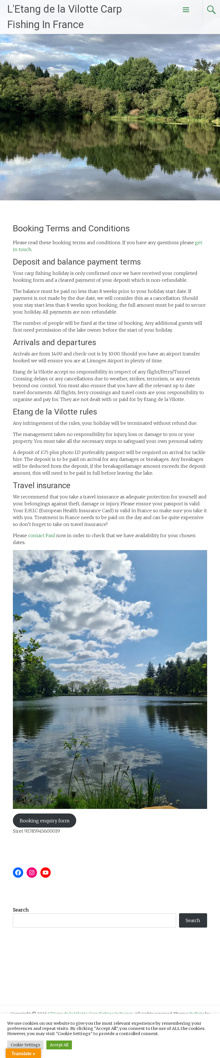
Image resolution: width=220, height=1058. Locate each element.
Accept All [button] (59, 1045)
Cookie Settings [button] (25, 1045)
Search (21, 910)
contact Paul (41, 535)
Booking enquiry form (45, 821)
